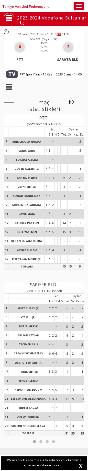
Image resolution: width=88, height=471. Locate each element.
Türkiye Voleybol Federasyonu (25, 7)
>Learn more (50, 465)
